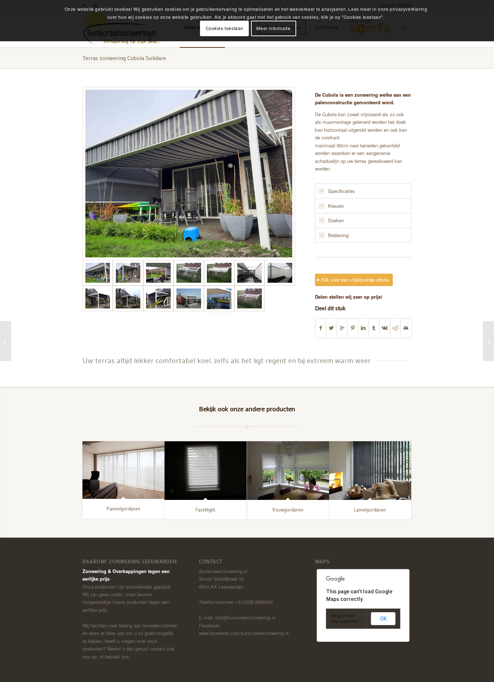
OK (383, 619)
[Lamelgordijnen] (370, 470)
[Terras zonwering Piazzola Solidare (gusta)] (488, 341)
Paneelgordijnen (123, 508)
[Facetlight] (206, 470)
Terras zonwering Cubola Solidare (124, 58)
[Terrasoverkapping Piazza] (5, 341)
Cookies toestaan (225, 28)
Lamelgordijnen (370, 509)
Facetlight (205, 509)
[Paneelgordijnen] (123, 470)
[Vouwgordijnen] (288, 470)
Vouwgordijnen (287, 509)
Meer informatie (273, 28)
